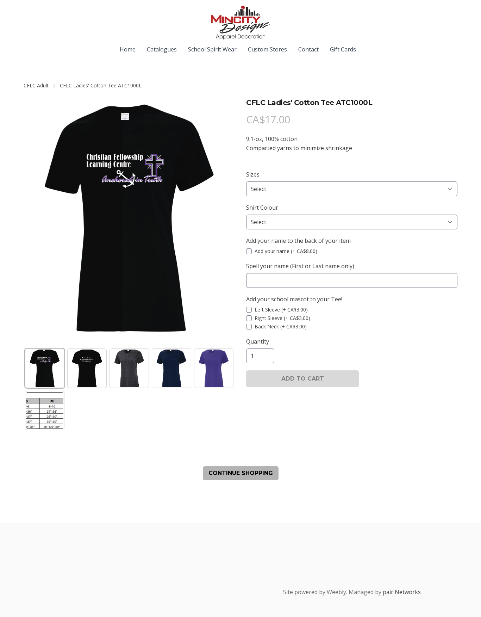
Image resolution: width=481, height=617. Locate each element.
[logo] (240, 22)
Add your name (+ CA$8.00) (286, 251)
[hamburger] (29, 11)
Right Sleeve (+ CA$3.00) (282, 318)
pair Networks (402, 592)
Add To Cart (302, 378)
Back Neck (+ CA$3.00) (281, 326)
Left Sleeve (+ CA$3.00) (281, 309)
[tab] (44, 368)
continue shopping (240, 473)
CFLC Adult (36, 85)
